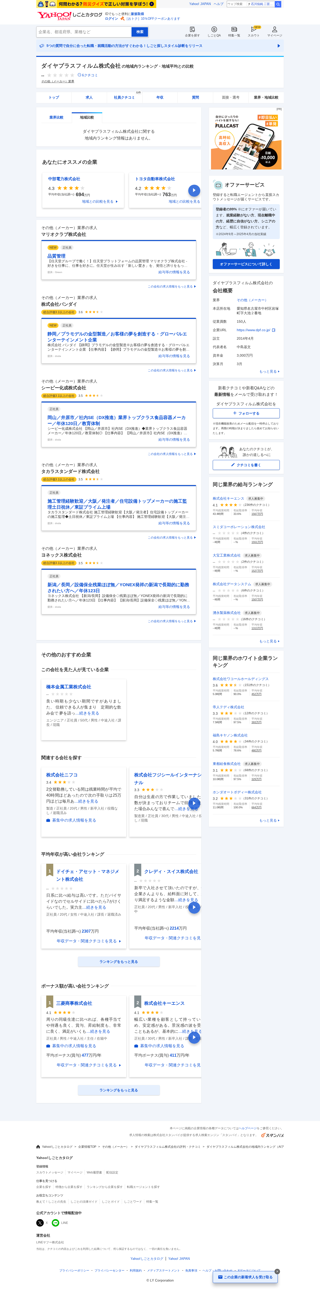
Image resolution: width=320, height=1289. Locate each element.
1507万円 (257, 599)
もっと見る (268, 371)
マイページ (274, 35)
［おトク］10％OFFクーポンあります (152, 18)
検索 (278, 4)
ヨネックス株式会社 (61, 555)
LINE (64, 1223)
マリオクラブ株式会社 (63, 234)
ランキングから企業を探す (105, 1187)
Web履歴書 (94, 1172)
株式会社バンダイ (59, 304)
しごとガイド (111, 1201)
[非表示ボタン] (277, 1271)
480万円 (257, 750)
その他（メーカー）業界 (57, 81)
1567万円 (257, 513)
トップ (53, 97)
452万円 (257, 694)
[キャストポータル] (246, 168)
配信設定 (112, 1172)
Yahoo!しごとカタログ (57, 1146)
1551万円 (257, 542)
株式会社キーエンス (164, 1003)
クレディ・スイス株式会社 (171, 871)
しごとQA (214, 35)
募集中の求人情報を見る (74, 820)
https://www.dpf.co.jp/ (253, 330)
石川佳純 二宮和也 (262, 4)
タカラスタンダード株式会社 (70, 471)
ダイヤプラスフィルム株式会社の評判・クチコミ (168, 1146)
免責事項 (191, 1270)
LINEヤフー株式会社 (50, 1242)
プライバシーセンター (109, 1270)
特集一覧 (234, 35)
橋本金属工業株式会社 (68, 686)
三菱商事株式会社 (74, 1003)
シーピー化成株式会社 (63, 387)
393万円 (257, 722)
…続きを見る (87, 713)
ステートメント (163, 1270)
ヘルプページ (248, 1128)
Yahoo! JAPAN (200, 4)
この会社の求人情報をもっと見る (170, 286)
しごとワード (133, 1201)
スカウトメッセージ (49, 1172)
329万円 (257, 779)
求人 (89, 97)
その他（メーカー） (252, 300)
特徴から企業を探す (69, 1187)
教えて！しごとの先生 (51, 1201)
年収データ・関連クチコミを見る (87, 941)
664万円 (257, 807)
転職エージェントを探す (143, 1187)
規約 (136, 1270)
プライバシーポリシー (74, 1270)
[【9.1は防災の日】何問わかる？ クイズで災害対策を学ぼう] (96, 4)
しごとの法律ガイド (84, 1201)
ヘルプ (219, 4)
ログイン (111, 18)
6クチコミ (90, 75)
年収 (160, 97)
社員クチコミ (127, 95)
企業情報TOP (87, 1146)
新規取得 (137, 14)
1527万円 (257, 570)
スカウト (254, 35)
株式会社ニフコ (62, 774)
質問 (195, 97)
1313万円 (257, 628)
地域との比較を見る (98, 201)
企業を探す (192, 35)
